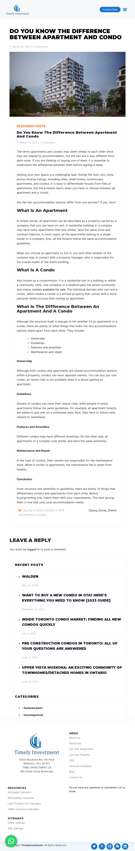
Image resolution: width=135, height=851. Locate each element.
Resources (75, 743)
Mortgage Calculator (19, 792)
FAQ (71, 760)
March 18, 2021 (21, 46)
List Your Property (79, 755)
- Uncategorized (32, 715)
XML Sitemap (15, 828)
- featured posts (32, 708)
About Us (74, 738)
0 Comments (41, 46)
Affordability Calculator (21, 798)
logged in (33, 549)
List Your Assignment (81, 749)
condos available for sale (48, 289)
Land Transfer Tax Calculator (24, 803)
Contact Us (75, 777)
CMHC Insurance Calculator (23, 809)
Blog (71, 772)
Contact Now (108, 10)
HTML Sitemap (16, 823)
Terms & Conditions (80, 766)
